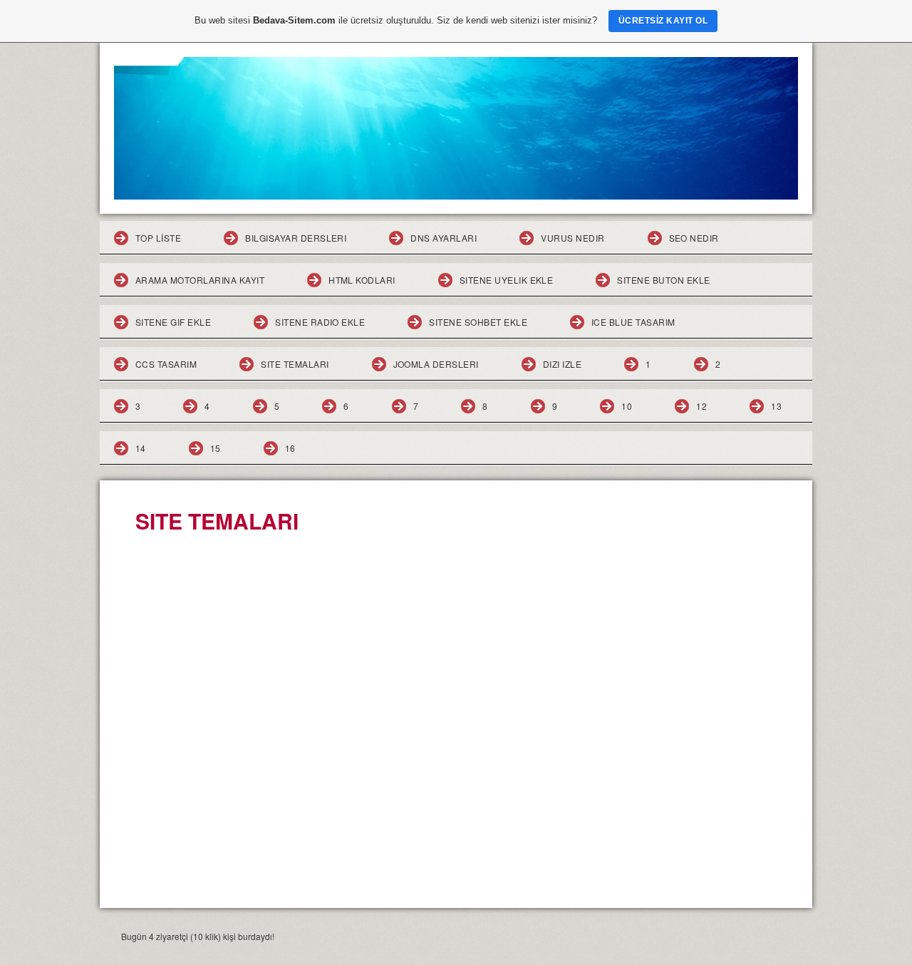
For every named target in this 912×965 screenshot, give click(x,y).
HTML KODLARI (361, 280)
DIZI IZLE (562, 364)
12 (701, 406)
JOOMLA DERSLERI (436, 364)
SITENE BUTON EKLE (663, 280)
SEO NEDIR (694, 238)
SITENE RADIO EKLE (320, 322)
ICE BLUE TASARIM (633, 322)
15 (215, 448)
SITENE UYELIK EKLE (507, 280)
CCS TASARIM (166, 364)
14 (140, 448)
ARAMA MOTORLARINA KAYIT (199, 280)
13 (776, 406)
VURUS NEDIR (572, 238)
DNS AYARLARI (443, 238)
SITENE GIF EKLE (173, 322)
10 (626, 406)
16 (290, 448)
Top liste (158, 238)
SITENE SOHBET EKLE (478, 322)
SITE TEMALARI (294, 364)
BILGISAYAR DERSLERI (295, 238)
